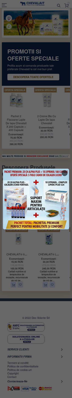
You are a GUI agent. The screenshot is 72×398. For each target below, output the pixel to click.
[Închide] (65, 173)
